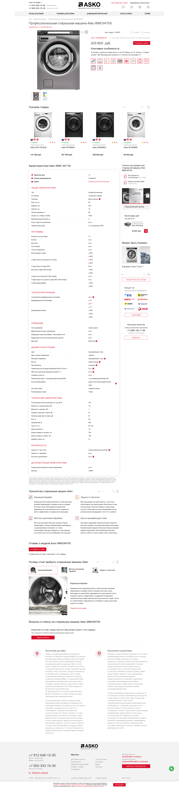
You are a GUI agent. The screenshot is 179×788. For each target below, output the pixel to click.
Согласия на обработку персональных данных (90, 786)
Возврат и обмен (77, 767)
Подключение (76, 762)
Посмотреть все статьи (136, 280)
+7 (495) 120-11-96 (136, 330)
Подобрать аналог (141, 43)
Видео (98, 764)
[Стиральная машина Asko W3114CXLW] (43, 124)
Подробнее (136, 315)
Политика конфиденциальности (81, 778)
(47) (147, 142)
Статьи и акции (101, 759)
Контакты (99, 767)
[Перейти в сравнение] (131, 7)
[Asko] (89, 5)
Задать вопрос (43, 637)
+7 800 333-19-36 (37, 8)
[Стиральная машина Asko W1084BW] (136, 124)
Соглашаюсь (119, 785)
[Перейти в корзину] (140, 7)
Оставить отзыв (38, 549)
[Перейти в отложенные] (123, 7)
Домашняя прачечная (97, 14)
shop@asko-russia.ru (132, 756)
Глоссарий (99, 762)
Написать (136, 338)
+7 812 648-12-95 (37, 5)
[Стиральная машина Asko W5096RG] (105, 124)
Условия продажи (101, 778)
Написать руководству (136, 766)
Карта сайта (126, 778)
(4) (54, 142)
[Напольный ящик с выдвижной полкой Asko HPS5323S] (128, 224)
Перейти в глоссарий (78, 608)
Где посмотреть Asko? (119, 3)
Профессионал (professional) (98, 181)
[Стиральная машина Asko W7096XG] (74, 124)
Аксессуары (126, 14)
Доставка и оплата (78, 759)
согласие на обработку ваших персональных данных (69, 785)
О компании (75, 769)
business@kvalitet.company (135, 761)
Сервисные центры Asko (80, 764)
